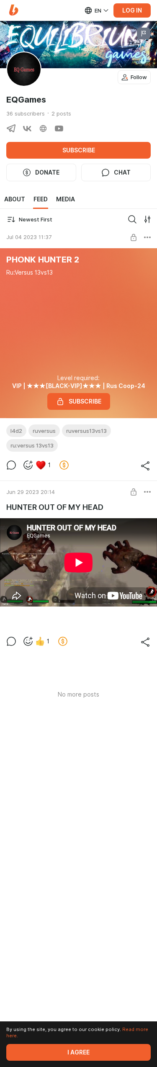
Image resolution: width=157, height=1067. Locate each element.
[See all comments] (11, 465)
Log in (132, 10)
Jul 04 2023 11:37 (28, 237)
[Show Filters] (147, 219)
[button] (13, 10)
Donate (47, 172)
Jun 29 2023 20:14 (30, 492)
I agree (78, 1052)
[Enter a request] (132, 219)
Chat (122, 172)
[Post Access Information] (133, 237)
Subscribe (78, 150)
